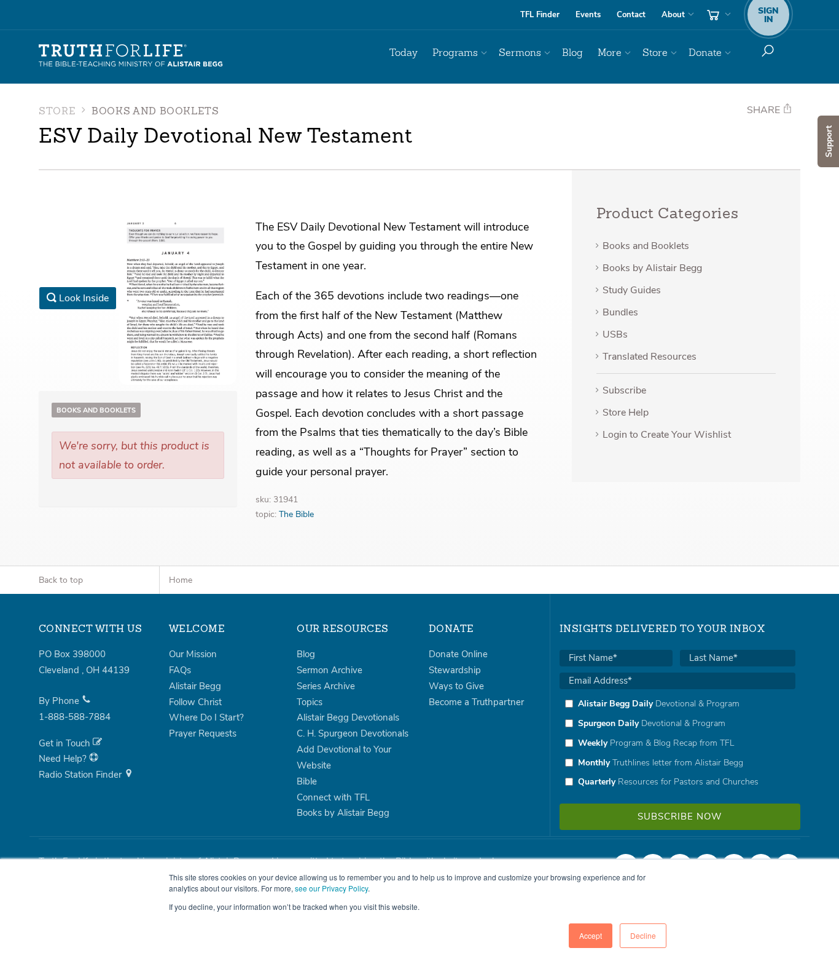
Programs (455, 52)
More (610, 52)
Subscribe (624, 390)
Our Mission (193, 654)
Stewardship (455, 670)
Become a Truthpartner (476, 702)
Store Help (626, 412)
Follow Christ (195, 702)
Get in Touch (66, 743)
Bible (307, 781)
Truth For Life (131, 55)
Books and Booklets (155, 112)
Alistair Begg (195, 686)
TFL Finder (540, 14)
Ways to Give (456, 686)
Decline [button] (643, 935)
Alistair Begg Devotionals (348, 717)
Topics (309, 702)
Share (764, 110)
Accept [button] (590, 935)
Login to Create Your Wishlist (667, 434)
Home (180, 580)
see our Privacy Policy (331, 888)
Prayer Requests (202, 733)
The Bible (296, 514)
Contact (631, 14)
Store (655, 52)
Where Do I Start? (206, 717)
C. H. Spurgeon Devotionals (352, 733)
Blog (572, 52)
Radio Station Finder (81, 774)
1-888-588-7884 (75, 717)
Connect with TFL (333, 797)
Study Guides (632, 290)
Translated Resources (650, 356)
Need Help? (64, 759)
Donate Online (458, 654)
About (673, 14)
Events (588, 14)
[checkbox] (677, 742)
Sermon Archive (329, 670)
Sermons (520, 52)
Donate (705, 52)
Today (403, 52)
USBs (615, 334)
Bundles (620, 312)
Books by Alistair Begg (652, 268)
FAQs (180, 670)
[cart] (717, 15)
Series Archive (326, 686)
